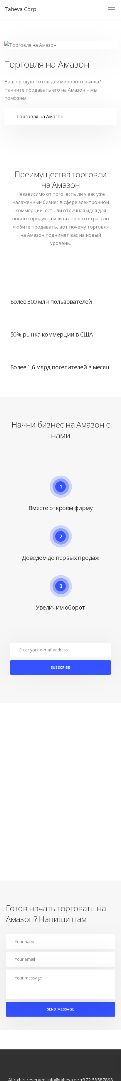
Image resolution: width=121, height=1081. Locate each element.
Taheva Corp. (21, 9)
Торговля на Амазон (39, 116)
